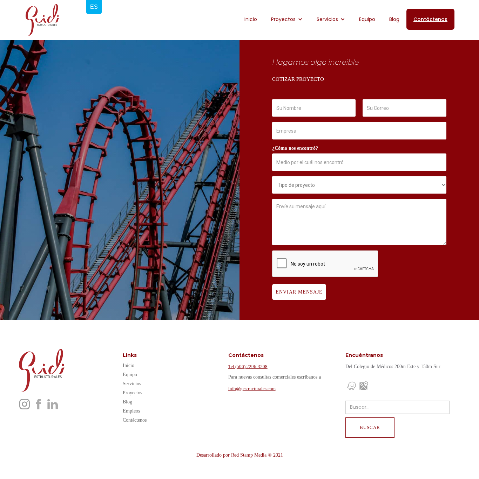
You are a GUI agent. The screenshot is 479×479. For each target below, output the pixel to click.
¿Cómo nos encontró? (295, 147)
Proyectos (132, 392)
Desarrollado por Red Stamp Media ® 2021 (239, 455)
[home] (42, 20)
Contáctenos (430, 19)
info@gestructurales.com (252, 388)
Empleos (131, 411)
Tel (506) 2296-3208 (248, 366)
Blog (394, 19)
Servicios (132, 383)
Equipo (367, 19)
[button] (287, 19)
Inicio (250, 19)
